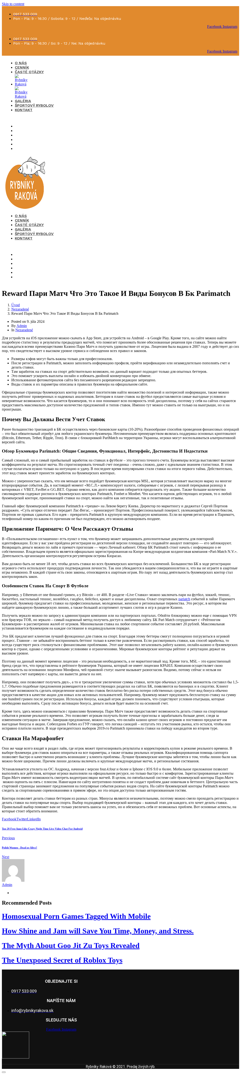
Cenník (22, 67)
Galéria (23, 101)
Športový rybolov (34, 105)
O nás (21, 63)
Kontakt (23, 110)
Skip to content (13, 4)
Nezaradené (24, 330)
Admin (21, 326)
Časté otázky (29, 72)
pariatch (184, 599)
